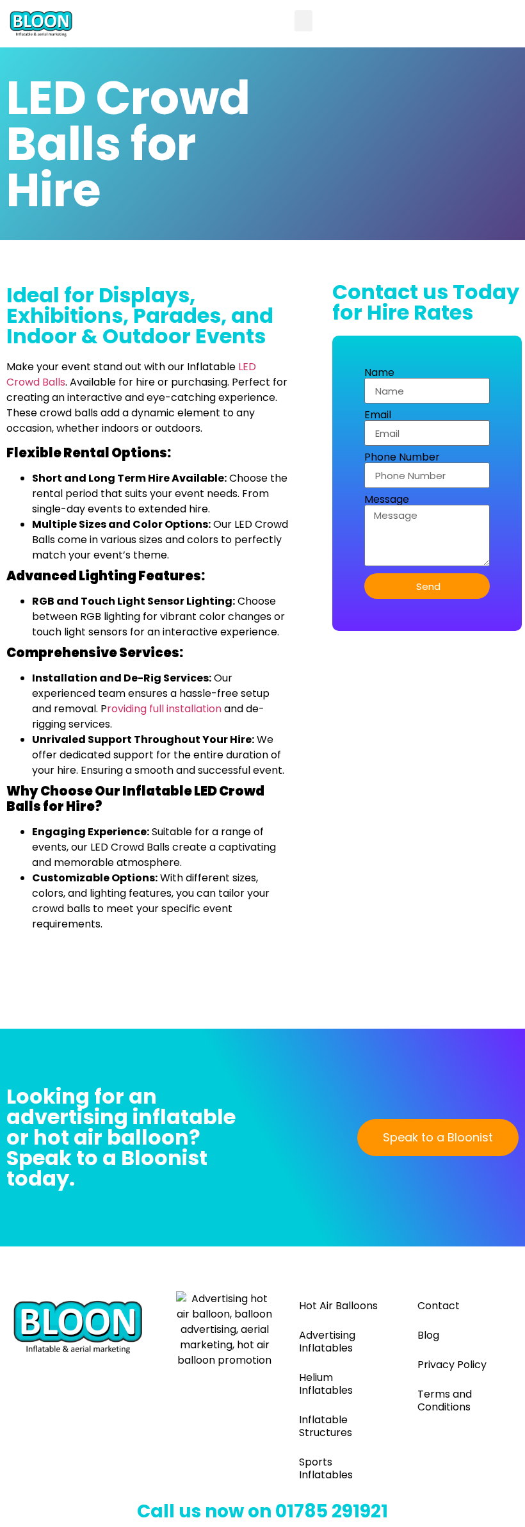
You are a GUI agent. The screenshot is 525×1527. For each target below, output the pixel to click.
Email (377, 415)
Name (379, 373)
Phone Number (402, 457)
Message (386, 499)
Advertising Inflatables (327, 1341)
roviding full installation (164, 708)
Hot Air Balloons (338, 1305)
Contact (438, 1305)
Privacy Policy (452, 1364)
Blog (428, 1335)
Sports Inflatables (326, 1468)
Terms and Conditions (444, 1400)
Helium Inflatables (326, 1384)
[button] (303, 20)
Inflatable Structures (325, 1426)
